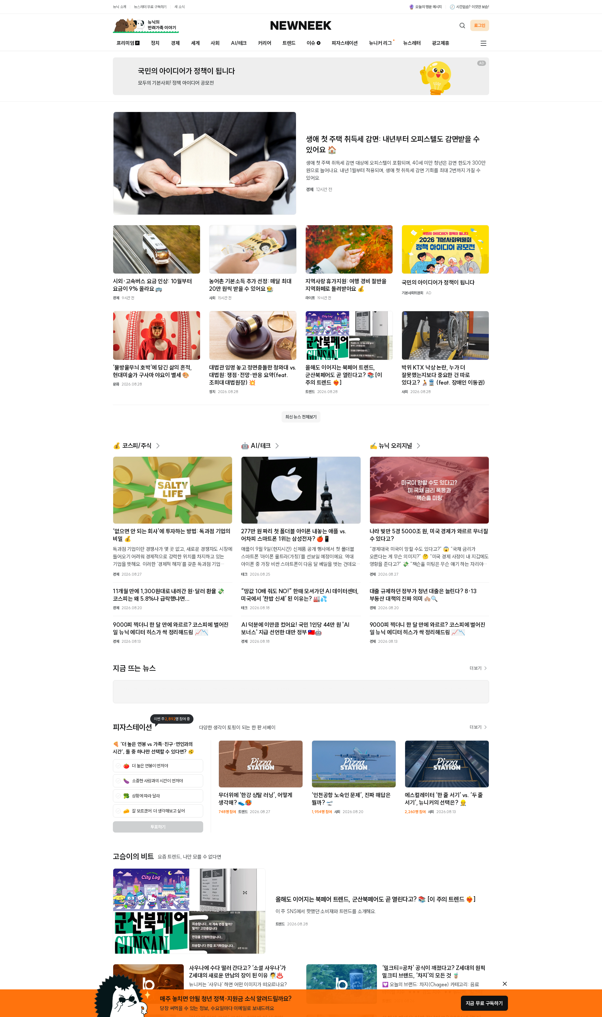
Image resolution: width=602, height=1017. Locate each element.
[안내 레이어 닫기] (505, 984)
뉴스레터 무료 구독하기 (150, 6)
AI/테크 (239, 43)
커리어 (264, 43)
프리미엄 (125, 43)
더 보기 (476, 668)
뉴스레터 (411, 43)
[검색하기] (462, 25)
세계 (195, 43)
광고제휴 (440, 43)
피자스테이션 (345, 43)
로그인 (479, 25)
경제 (175, 43)
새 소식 (179, 6)
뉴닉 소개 (119, 6)
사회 (215, 43)
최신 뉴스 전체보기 (301, 417)
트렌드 (289, 43)
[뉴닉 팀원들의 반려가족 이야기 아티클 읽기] (146, 25)
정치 (155, 43)
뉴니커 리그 (380, 43)
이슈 (311, 43)
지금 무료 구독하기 (484, 1003)
